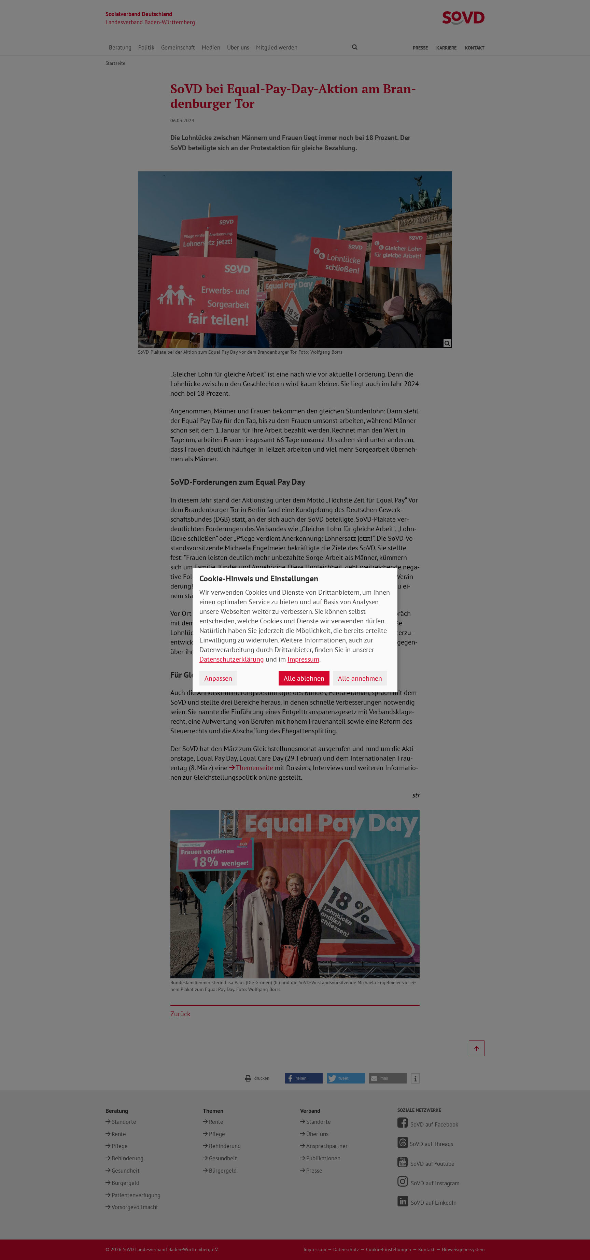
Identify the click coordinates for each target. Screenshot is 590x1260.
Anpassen (218, 678)
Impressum (303, 659)
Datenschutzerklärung (231, 659)
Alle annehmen (360, 678)
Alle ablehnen (304, 678)
